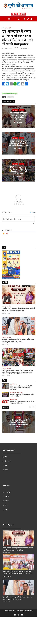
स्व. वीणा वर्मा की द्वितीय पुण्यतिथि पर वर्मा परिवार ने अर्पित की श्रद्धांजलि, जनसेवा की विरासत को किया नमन (18, 423)
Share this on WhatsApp (10, 93)
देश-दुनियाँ (4, 28)
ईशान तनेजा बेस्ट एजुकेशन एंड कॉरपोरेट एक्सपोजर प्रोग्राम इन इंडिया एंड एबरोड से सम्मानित (22, 402)
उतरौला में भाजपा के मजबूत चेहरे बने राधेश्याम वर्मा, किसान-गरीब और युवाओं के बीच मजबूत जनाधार (18, 143)
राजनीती (9, 28)
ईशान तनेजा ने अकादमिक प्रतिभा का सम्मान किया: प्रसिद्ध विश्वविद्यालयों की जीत (22, 395)
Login (33, 212)
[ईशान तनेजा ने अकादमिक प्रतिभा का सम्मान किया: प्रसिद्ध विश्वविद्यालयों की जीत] (5, 394)
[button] (9, 19)
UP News (10, 97)
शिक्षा (16, 384)
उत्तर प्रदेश (15, 110)
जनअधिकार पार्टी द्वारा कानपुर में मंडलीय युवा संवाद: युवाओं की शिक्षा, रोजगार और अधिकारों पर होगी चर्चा (18, 116)
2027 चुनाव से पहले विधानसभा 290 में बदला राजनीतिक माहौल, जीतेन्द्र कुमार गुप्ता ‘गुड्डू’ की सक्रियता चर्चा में (18, 170)
